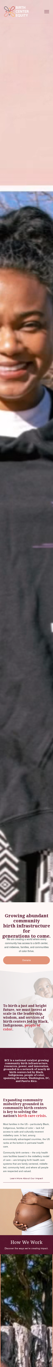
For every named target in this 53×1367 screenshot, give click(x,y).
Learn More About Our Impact (26, 1178)
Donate (26, 960)
